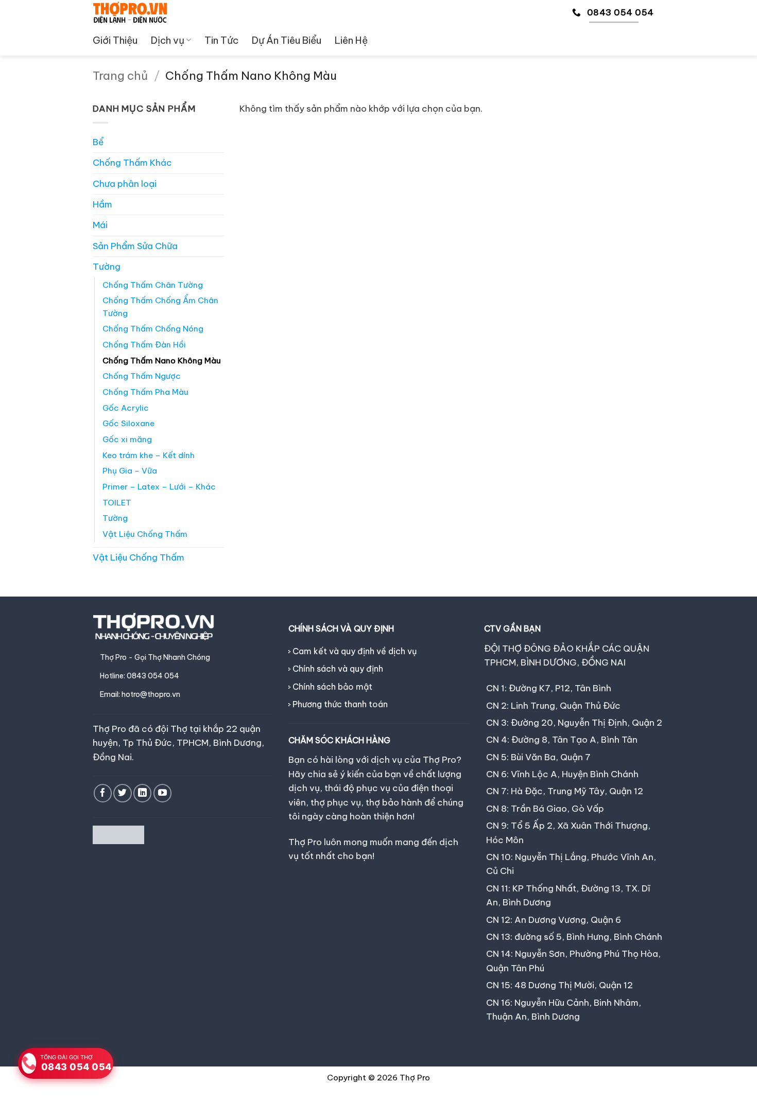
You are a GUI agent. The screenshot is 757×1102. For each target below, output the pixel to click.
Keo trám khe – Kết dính (148, 455)
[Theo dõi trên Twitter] (122, 793)
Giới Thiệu (115, 40)
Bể (98, 142)
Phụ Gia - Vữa (129, 471)
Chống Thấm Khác (132, 162)
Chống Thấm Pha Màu (145, 392)
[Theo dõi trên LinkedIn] (142, 793)
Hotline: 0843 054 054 (139, 675)
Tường (107, 266)
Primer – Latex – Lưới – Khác (159, 487)
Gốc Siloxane (128, 423)
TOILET (116, 503)
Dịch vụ (167, 40)
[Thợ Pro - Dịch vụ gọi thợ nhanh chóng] (130, 12)
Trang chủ (120, 75)
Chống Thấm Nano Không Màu (161, 360)
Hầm (102, 204)
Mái (100, 225)
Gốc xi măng (127, 439)
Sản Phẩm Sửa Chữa (135, 246)
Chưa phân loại (125, 183)
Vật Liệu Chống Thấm (144, 534)
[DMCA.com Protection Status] (118, 833)
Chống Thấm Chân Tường (152, 285)
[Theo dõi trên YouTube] (162, 793)
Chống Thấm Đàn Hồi (144, 344)
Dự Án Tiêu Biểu (286, 40)
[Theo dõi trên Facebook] (103, 793)
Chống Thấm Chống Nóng (152, 329)
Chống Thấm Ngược (141, 376)
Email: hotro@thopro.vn (140, 694)
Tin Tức (221, 40)
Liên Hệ (351, 40)
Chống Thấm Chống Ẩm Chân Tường (160, 306)
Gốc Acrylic (125, 408)
